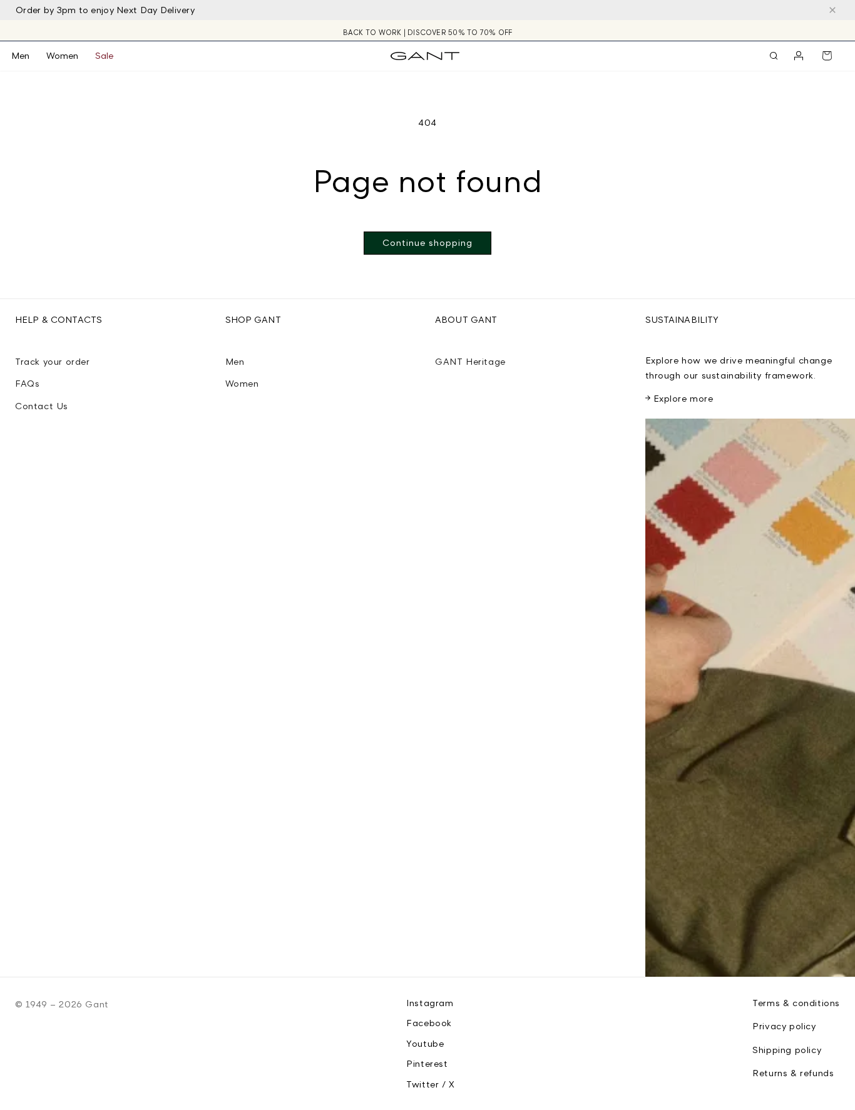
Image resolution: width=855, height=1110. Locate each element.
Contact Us (41, 405)
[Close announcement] (832, 10)
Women (242, 383)
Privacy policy (784, 1026)
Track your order (52, 361)
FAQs (27, 383)
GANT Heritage (470, 361)
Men (235, 361)
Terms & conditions (796, 1002)
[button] (28, 55)
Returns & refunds (793, 1072)
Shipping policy (786, 1049)
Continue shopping (427, 242)
